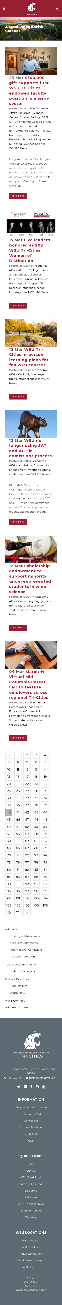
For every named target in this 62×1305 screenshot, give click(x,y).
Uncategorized (19, 292)
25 (9, 791)
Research (15, 139)
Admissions (12, 929)
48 (36, 820)
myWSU (31, 1164)
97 (27, 891)
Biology (35, 117)
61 (18, 841)
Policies (31, 1278)
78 (36, 862)
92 (27, 884)
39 (45, 805)
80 (9, 870)
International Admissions (26, 949)
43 (36, 812)
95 (9, 891)
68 (36, 848)
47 (27, 820)
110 (9, 913)
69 (45, 848)
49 (45, 820)
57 (27, 834)
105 (8, 905)
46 (18, 820)
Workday (31, 1217)
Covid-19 (23, 374)
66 (18, 848)
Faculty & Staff (31, 1134)
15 (8, 777)
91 (18, 884)
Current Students (31, 1127)
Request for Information (31, 1107)
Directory (31, 1190)
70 (9, 855)
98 (36, 891)
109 (45, 905)
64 (45, 841)
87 (27, 877)
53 (36, 827)
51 (18, 827)
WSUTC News (18, 148)
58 (36, 834)
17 (27, 777)
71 (18, 855)
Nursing (29, 283)
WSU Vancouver (31, 1253)
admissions (25, 465)
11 (18, 769)
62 (27, 841)
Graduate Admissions (24, 943)
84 (45, 870)
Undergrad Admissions (25, 936)
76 (18, 862)
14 (45, 769)
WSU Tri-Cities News (31, 1204)
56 (18, 834)
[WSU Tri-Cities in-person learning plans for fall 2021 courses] (31, 333)
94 (45, 884)
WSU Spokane (31, 1247)
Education (30, 279)
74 (45, 855)
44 (45, 812)
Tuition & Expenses (22, 971)
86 (18, 877)
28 (36, 791)
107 (27, 905)
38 (36, 805)
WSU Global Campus (31, 1260)
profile (35, 135)
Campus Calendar (31, 1184)
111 (17, 913)
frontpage (15, 135)
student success (33, 287)
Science (40, 143)
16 (18, 777)
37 (27, 805)
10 (8, 769)
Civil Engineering (20, 121)
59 (45, 834)
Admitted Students (17, 1007)
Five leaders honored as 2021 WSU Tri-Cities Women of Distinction (29, 250)
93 (36, 884)
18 (36, 777)
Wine (34, 610)
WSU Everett (31, 1267)
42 (27, 812)
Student (14, 720)
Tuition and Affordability (20, 964)
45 (9, 820)
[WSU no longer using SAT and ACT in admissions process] (31, 424)
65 (9, 848)
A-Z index (31, 1197)
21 (18, 784)
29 (45, 791)
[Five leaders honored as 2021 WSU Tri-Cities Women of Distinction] (31, 223)
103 (36, 898)
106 (18, 905)
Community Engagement (35, 601)
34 (45, 798)
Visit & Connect (15, 1000)
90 (9, 884)
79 (45, 862)
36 (18, 805)
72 (27, 855)
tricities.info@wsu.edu (42, 1077)
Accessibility (31, 1286)
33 (36, 798)
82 (27, 870)
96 (18, 891)
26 (18, 791)
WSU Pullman (31, 1240)
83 (36, 870)
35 (9, 805)
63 (36, 841)
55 (9, 834)
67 (27, 848)
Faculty (45, 130)
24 (45, 784)
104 (45, 898)
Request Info (18, 985)
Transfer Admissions (23, 956)
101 (18, 898)
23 (36, 784)
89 (45, 877)
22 (27, 784)
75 (9, 862)
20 (9, 784)
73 (36, 855)
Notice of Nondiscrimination (31, 1290)
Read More (18, 196)
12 (27, 769)
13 (36, 769)
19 (45, 777)
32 (27, 798)
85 (9, 877)
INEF (27, 135)
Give (31, 1140)
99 (45, 891)
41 (17, 812)
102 (27, 898)
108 (36, 905)
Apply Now (17, 992)
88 (36, 877)
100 (8, 898)
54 (45, 827)
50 (9, 827)
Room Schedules (31, 1210)
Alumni (23, 270)
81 (18, 870)
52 (27, 827)
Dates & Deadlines (17, 979)
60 (9, 841)
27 (27, 791)
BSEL (45, 117)
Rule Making (31, 1282)
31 (18, 798)
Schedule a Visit (31, 1114)
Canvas (31, 1170)
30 (9, 798)
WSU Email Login (31, 1177)
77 (27, 862)
